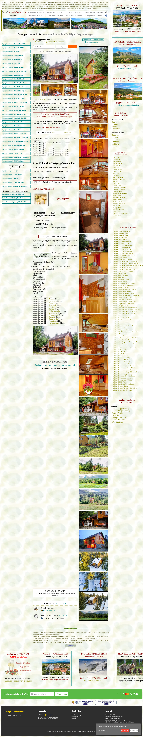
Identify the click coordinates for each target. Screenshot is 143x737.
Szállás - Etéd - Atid (118, 277)
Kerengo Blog (76, 716)
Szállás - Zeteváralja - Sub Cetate (122, 390)
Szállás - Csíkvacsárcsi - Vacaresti (123, 271)
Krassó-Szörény (117, 191)
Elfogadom (134, 730)
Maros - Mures (117, 195)
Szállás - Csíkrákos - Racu (120, 257)
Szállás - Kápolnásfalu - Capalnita (123, 320)
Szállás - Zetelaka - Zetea (120, 386)
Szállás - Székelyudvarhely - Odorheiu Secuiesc (127, 372)
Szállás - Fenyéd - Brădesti (121, 287)
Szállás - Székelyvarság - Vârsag (122, 374)
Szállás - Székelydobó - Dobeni (122, 360)
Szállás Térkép (76, 715)
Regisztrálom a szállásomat (114, 716)
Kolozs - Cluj (117, 185)
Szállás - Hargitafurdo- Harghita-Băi (123, 303)
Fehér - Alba (116, 173)
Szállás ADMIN (110, 715)
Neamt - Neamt (117, 199)
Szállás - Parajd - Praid (119, 354)
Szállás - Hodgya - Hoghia (120, 305)
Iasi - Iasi (115, 181)
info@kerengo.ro (48, 715)
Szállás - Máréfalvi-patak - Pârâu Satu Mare (126, 342)
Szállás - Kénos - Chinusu (120, 324)
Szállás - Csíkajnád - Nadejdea (122, 241)
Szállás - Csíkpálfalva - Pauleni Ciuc (124, 255)
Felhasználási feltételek (112, 718)
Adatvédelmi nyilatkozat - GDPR (115, 720)
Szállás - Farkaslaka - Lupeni (121, 279)
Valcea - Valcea (117, 216)
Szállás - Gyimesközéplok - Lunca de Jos (125, 301)
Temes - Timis (117, 212)
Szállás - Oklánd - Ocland (120, 350)
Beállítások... (102, 730)
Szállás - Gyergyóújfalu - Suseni (122, 297)
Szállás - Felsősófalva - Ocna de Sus (123, 285)
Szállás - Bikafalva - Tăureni (121, 231)
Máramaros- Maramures (120, 193)
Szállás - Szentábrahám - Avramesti (123, 378)
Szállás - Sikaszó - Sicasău (120, 356)
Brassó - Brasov (117, 169)
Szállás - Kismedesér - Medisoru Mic (124, 326)
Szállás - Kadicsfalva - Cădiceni (122, 318)
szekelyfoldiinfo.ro (14, 715)
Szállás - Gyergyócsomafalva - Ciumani (124, 289)
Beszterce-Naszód (118, 163)
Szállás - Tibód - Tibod (119, 382)
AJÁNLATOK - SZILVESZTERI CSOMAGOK (18, 681)
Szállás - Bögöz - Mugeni (120, 237)
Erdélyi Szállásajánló (14, 711)
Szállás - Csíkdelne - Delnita (121, 247)
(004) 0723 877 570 (51, 618)
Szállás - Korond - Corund (120, 328)
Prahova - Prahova (118, 201)
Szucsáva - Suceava (118, 210)
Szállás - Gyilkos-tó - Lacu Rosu (122, 299)
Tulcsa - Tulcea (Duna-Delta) (121, 214)
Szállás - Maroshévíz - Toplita (122, 346)
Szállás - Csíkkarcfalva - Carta (122, 249)
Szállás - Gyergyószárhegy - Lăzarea (123, 293)
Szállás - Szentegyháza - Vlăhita (122, 380)
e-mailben (68, 132)
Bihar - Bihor (117, 165)
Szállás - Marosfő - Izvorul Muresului (124, 344)
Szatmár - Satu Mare (119, 203)
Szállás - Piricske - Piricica (120, 352)
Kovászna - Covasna (119, 189)
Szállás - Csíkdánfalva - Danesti (122, 245)
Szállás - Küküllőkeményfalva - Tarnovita (125, 332)
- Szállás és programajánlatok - (127, 105)
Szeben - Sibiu (117, 205)
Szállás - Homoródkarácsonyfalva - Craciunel (126, 310)
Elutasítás (124, 730)
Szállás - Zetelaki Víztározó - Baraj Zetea (125, 388)
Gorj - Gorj (116, 175)
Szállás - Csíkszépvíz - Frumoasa (122, 267)
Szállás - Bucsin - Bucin (120, 239)
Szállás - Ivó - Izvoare (119, 316)
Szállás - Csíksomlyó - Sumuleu (122, 259)
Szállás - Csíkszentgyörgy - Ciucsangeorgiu (126, 263)
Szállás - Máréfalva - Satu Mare (122, 340)
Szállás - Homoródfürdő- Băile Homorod (125, 308)
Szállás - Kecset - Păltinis (120, 322)
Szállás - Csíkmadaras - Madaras (122, 251)
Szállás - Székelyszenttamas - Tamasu (124, 370)
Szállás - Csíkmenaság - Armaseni (123, 253)
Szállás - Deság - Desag (119, 273)
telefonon (55, 132)
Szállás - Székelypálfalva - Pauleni (123, 362)
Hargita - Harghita (118, 177)
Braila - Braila (117, 167)
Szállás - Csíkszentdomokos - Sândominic (125, 261)
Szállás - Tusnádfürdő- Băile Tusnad (124, 384)
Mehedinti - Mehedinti (119, 197)
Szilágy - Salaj (117, 207)
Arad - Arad (116, 157)
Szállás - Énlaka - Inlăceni (120, 275)
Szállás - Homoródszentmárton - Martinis (125, 312)
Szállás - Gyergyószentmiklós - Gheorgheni (126, 295)
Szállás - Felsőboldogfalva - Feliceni (124, 283)
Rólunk (74, 718)
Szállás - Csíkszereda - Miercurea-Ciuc (124, 269)
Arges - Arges (117, 159)
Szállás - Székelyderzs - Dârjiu (122, 358)
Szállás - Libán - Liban (119, 334)
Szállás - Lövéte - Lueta (120, 336)
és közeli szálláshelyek (127, 69)
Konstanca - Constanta (119, 187)
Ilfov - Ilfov (116, 183)
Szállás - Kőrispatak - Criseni (121, 330)
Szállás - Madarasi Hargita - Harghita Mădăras (126, 338)
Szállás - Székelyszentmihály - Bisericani (125, 368)
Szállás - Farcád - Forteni (120, 281)
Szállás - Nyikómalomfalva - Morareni (124, 348)
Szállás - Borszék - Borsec (120, 233)
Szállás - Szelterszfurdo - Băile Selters (124, 376)
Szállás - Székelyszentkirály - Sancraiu (124, 364)
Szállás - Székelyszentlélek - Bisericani (124, 366)
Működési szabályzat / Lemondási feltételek (119, 722)
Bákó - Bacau (117, 161)
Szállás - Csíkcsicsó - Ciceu (121, 243)
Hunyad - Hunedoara (119, 179)
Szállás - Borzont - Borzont (121, 235)
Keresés (72, 47)
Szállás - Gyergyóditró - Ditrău (122, 291)
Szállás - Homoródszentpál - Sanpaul (124, 314)
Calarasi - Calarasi (118, 171)
